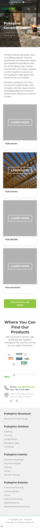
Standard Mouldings (14, 459)
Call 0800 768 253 (26, 387)
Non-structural (12, 287)
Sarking (7, 467)
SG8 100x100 (11, 239)
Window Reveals (12, 475)
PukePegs (9, 447)
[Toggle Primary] (34, 9)
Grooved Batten (11, 491)
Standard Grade (11, 443)
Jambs (7, 471)
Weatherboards (11, 503)
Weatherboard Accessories (17, 506)
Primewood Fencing (14, 487)
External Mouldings (13, 499)
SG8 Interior (11, 143)
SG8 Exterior (11, 191)
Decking (8, 431)
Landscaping (10, 439)
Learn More (20, 122)
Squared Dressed (12, 463)
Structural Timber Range (16, 419)
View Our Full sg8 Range (20, 303)
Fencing (8, 435)
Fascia (7, 495)
